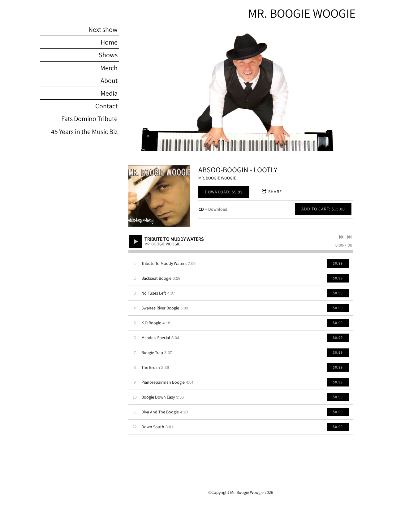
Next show (103, 29)
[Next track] (349, 237)
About (109, 80)
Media (109, 93)
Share (275, 191)
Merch (109, 67)
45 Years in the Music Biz (84, 131)
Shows (108, 54)
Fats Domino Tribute (89, 118)
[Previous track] (341, 237)
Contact (106, 105)
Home (109, 42)
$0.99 (338, 263)
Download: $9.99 (224, 192)
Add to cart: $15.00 (323, 209)
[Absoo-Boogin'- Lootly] (159, 196)
